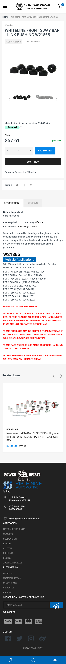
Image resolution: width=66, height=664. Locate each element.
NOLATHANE (12, 429)
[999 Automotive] (33, 6)
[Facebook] (24, 185)
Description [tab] (11, 203)
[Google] (31, 185)
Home (5, 17)
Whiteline (9, 25)
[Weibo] (42, 638)
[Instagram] (31, 638)
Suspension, (21, 172)
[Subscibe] (56, 605)
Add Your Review (33, 41)
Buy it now (33, 162)
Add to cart (45, 150)
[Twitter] (17, 185)
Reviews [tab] (33, 203)
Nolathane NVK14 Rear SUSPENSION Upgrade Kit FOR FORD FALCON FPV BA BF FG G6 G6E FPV (32, 437)
